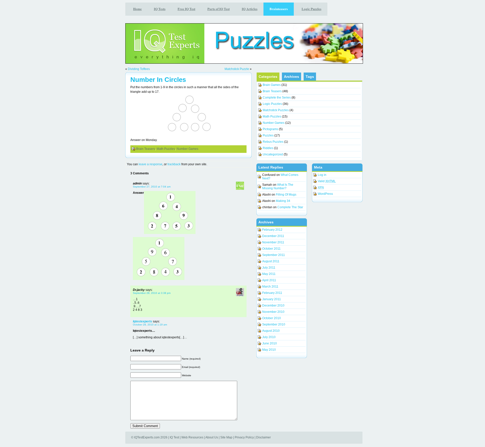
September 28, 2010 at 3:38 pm (152, 293)
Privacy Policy (244, 437)
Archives (291, 77)
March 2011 (270, 286)
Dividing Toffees (139, 69)
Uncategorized (273, 154)
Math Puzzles (166, 149)
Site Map (226, 437)
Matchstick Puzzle (237, 69)
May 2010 (269, 349)
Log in (322, 175)
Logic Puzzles (272, 104)
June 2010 (269, 343)
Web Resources (192, 437)
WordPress (325, 194)
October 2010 (271, 318)
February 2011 (272, 293)
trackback (174, 164)
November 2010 (273, 312)
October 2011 (271, 248)
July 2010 (269, 337)
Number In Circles (158, 79)
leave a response (150, 164)
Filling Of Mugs (286, 194)
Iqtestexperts (142, 321)
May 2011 (269, 274)
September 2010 (273, 324)
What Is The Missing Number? (277, 186)
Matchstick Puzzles (276, 110)
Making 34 (283, 201)
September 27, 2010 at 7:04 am (152, 186)
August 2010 (271, 331)
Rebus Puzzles (273, 142)
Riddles (268, 148)
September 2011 (273, 255)
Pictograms (270, 129)
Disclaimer (263, 437)
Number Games (187, 149)
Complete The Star (290, 207)
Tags (310, 77)
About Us (211, 437)
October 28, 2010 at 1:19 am (150, 324)
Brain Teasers (145, 149)
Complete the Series (277, 97)
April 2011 (269, 280)
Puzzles (268, 135)
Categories (268, 77)
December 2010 (273, 305)
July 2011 (268, 267)
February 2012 (272, 229)
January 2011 (271, 299)
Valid (327, 181)
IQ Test (174, 437)
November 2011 (273, 242)
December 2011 (273, 236)
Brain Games (272, 85)
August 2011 (270, 261)
